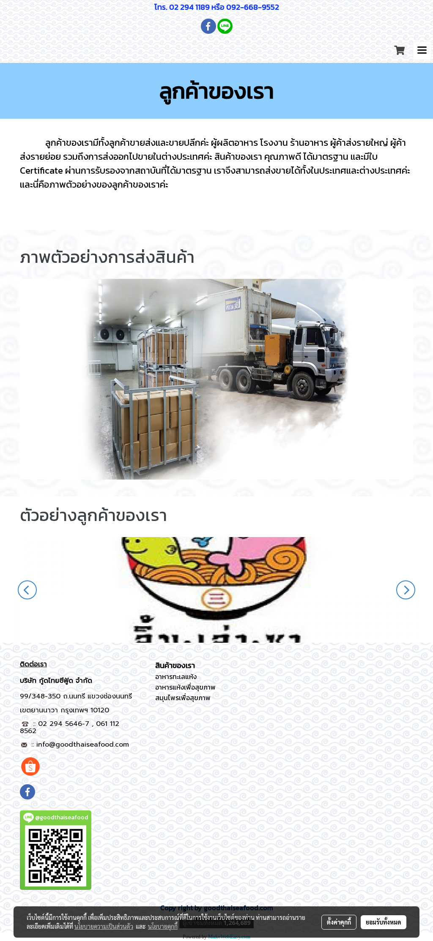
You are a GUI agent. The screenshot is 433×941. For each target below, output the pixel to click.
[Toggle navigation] (422, 50)
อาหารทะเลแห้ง (176, 676)
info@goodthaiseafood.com (82, 744)
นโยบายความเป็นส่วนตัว (103, 926)
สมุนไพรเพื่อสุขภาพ (183, 698)
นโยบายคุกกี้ (163, 926)
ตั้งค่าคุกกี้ (339, 922)
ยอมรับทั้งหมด (383, 922)
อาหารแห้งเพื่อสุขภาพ (185, 687)
